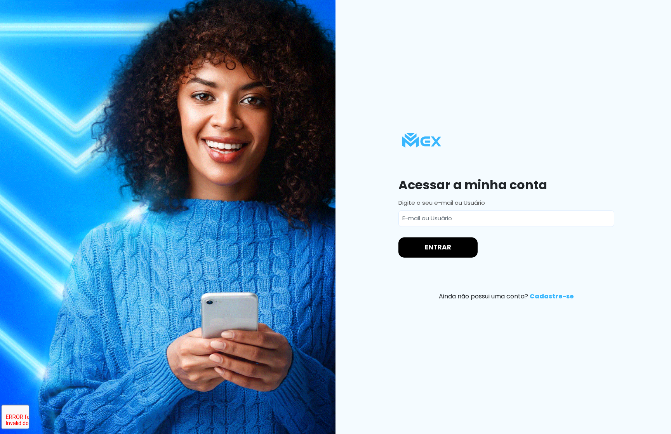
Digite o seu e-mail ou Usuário (441, 203)
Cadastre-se (552, 296)
